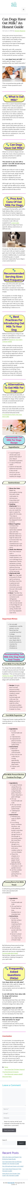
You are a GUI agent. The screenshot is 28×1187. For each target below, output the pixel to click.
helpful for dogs (7, 676)
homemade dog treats (10, 953)
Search (4, 1140)
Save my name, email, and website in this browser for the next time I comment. (14, 1123)
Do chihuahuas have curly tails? (13, 1166)
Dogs (6, 1067)
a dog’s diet (15, 223)
